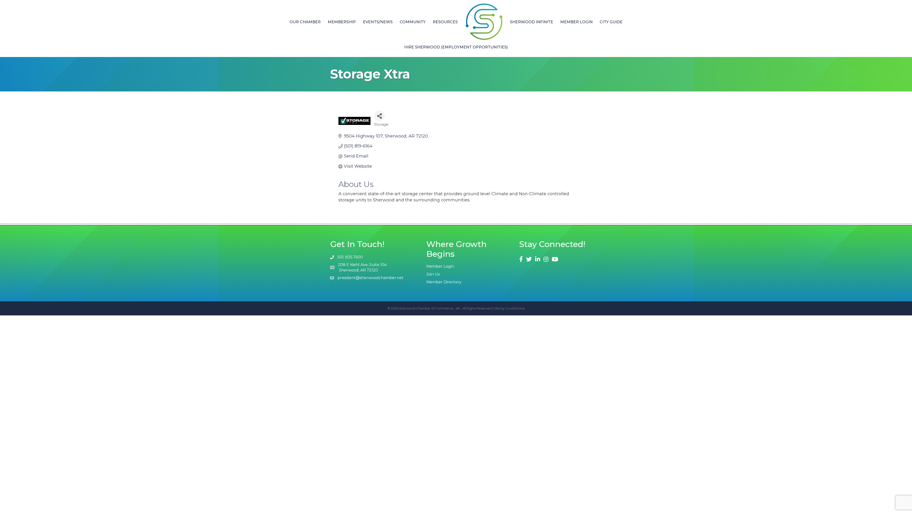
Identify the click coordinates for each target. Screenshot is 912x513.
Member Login (576, 22)
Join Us (433, 274)
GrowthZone (515, 308)
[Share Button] (379, 115)
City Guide (611, 22)
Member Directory (443, 282)
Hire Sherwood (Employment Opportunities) (456, 47)
